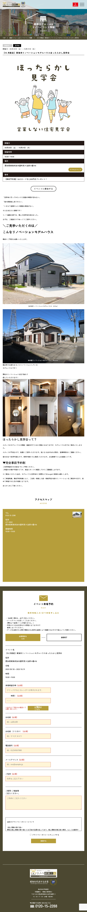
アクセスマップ (75, 169)
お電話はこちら (38, 708)
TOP (4, 38)
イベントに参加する (43, 188)
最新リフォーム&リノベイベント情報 (21, 38)
